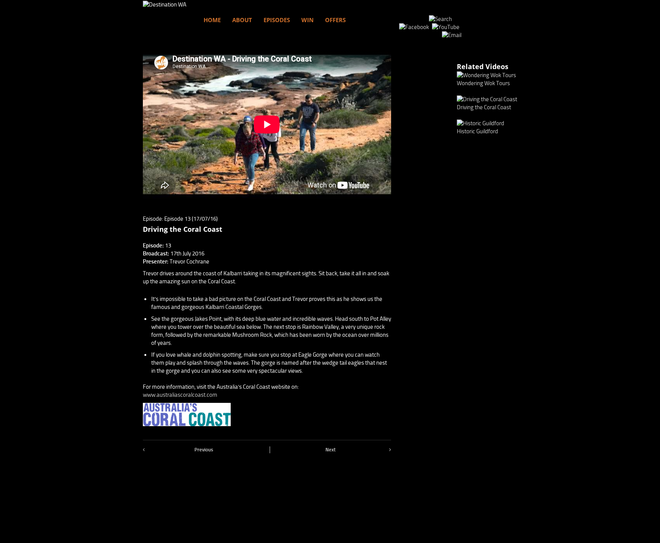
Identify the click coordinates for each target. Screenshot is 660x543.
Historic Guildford (477, 131)
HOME (212, 20)
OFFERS (335, 20)
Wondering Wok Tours (483, 83)
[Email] (451, 35)
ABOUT (242, 20)
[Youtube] (446, 27)
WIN (307, 20)
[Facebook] (415, 27)
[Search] (440, 19)
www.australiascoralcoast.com (180, 394)
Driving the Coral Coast (484, 107)
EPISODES (277, 20)
